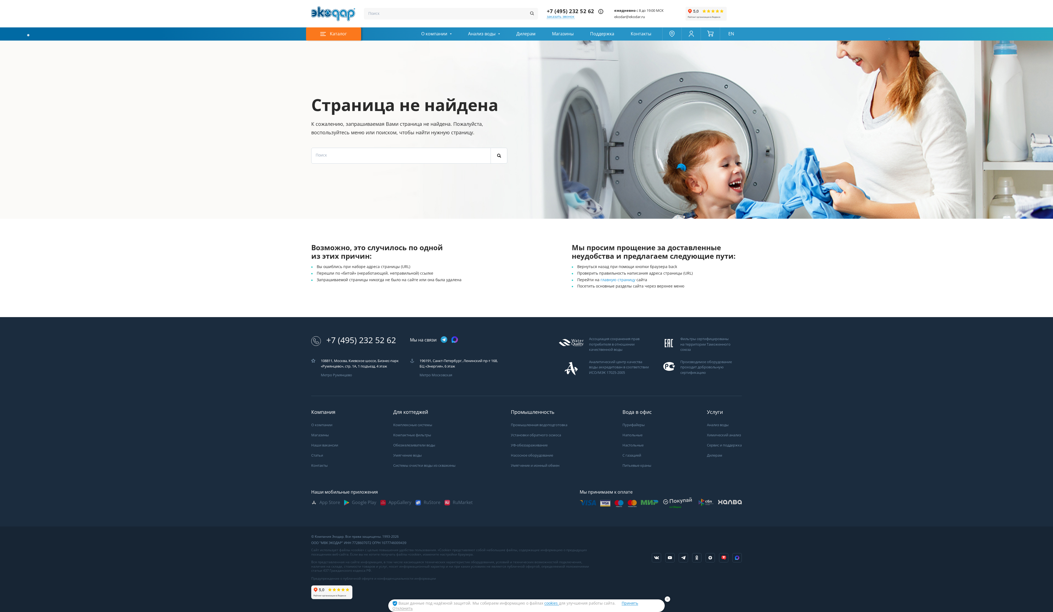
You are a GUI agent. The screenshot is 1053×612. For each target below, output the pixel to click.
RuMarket (463, 502)
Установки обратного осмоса (536, 435)
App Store (329, 502)
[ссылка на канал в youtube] (670, 557)
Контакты (641, 33)
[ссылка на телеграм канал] (444, 340)
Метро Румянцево (336, 375)
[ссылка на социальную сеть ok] (696, 557)
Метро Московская (436, 375)
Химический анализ (724, 435)
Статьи (317, 455)
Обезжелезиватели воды (414, 445)
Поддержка (602, 33)
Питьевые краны (636, 465)
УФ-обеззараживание (529, 445)
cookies (551, 603)
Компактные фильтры (412, 435)
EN (731, 33)
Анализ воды (482, 33)
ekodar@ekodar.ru (629, 17)
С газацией (631, 455)
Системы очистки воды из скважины (424, 465)
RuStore (432, 502)
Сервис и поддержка (724, 445)
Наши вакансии (324, 445)
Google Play (364, 502)
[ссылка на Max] (737, 557)
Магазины (563, 33)
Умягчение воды (407, 455)
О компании (434, 33)
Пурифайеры (633, 425)
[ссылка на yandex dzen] (710, 557)
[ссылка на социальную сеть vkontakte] (656, 557)
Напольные (632, 435)
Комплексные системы (412, 425)
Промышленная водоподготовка (539, 425)
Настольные (633, 445)
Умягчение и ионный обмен (535, 465)
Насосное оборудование (532, 455)
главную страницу (618, 280)
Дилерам (526, 33)
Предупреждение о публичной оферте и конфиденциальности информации (373, 578)
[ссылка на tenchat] (723, 557)
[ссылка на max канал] (454, 339)
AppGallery (400, 502)
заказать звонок (560, 17)
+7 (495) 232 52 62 (570, 11)
